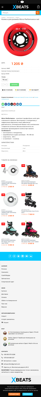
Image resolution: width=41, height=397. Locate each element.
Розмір (4, 77)
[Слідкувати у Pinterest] (18, 256)
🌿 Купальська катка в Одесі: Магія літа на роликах (23, 344)
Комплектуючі (10, 17)
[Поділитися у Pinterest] (14, 104)
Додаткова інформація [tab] (8, 111)
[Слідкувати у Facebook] (10, 256)
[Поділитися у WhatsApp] (3, 104)
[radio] (5, 79)
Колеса (17, 17)
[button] (2, 7)
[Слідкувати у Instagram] (14, 256)
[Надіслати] (38, 13)
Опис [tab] (3, 107)
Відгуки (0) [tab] (4, 114)
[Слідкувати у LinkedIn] (23, 256)
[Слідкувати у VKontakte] (31, 256)
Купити (14, 84)
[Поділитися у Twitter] (8, 104)
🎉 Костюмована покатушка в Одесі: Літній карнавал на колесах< (23, 332)
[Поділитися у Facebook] (5, 104)
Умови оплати (28, 97)
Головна (3, 17)
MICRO (7, 73)
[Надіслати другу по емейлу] (11, 104)
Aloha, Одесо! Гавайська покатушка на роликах (21, 338)
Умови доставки (18, 97)
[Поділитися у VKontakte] (17, 104)
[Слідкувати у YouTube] (27, 256)
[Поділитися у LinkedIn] (20, 104)
